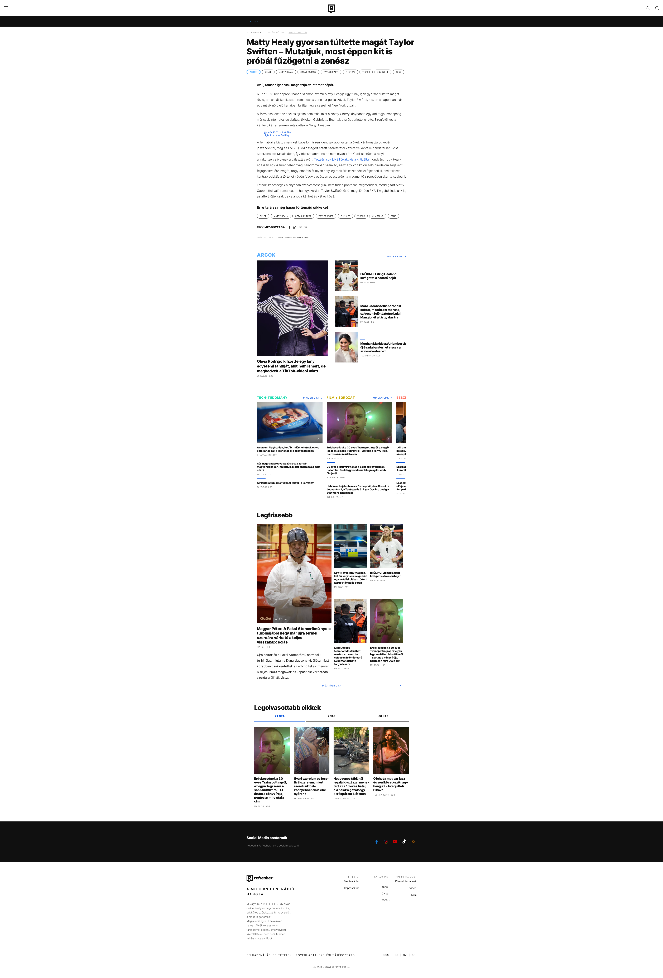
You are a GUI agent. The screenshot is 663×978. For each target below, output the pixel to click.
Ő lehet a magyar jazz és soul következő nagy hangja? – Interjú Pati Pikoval (390, 784)
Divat (385, 893)
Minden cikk (395, 256)
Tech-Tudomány (272, 397)
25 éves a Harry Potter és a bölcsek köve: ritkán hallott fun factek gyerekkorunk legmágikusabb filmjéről (356, 470)
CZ (405, 954)
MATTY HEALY (286, 72)
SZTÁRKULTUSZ (308, 72)
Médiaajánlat (351, 881)
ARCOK (253, 72)
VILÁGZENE (382, 72)
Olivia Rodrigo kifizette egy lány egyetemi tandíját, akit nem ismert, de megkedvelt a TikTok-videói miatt (291, 366)
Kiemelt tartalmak (405, 881)
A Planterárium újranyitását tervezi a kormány (285, 483)
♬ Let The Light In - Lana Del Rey (277, 134)
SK (414, 954)
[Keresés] (645, 8)
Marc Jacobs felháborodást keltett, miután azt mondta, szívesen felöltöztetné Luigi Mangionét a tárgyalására (380, 311)
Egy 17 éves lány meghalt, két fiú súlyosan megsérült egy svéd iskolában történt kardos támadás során (350, 577)
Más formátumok (406, 877)
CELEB (268, 72)
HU (396, 954)
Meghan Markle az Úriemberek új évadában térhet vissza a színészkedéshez (383, 347)
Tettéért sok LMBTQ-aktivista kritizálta (341, 159)
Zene (385, 886)
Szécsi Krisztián (298, 32)
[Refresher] (331, 8)
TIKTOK (366, 72)
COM (386, 954)
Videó (412, 888)
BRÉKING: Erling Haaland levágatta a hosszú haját (378, 276)
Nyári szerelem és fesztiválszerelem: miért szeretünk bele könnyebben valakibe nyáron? (311, 786)
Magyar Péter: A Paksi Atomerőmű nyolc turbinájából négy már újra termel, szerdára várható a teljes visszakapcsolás (294, 635)
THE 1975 (350, 72)
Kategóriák (381, 877)
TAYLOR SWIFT (331, 72)
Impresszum (351, 888)
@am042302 (271, 132)
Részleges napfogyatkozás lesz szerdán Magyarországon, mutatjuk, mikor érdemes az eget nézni (288, 467)
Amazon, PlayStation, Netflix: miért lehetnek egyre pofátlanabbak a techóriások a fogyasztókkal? (288, 449)
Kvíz (413, 894)
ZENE (398, 72)
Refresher (353, 877)
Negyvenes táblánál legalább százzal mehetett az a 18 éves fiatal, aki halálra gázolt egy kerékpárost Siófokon (351, 786)
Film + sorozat (341, 397)
